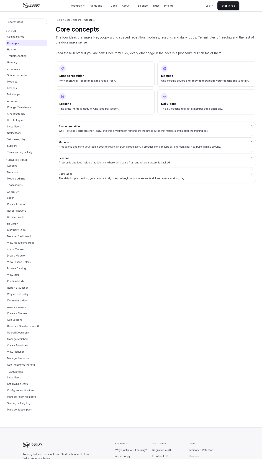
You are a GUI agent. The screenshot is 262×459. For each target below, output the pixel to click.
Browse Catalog (16, 268)
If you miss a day (17, 300)
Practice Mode (15, 281)
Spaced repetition (17, 75)
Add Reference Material (21, 364)
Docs (114, 5)
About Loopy (122, 456)
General (11, 31)
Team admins (15, 184)
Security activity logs (19, 403)
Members (12, 172)
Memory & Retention (201, 450)
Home (59, 20)
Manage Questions (18, 358)
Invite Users (14, 126)
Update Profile (15, 217)
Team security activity (20, 152)
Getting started (15, 36)
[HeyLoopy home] (31, 6)
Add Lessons (14, 319)
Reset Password (16, 210)
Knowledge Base (16, 160)
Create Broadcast (17, 345)
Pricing (168, 5)
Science (143, 5)
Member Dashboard (19, 236)
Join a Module (15, 249)
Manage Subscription (19, 409)
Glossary (12, 62)
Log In (10, 197)
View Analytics (15, 351)
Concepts (13, 43)
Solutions (96, 5)
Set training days (17, 139)
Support (12, 145)
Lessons (12, 87)
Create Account (16, 204)
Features (76, 5)
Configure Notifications (20, 390)
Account (12, 165)
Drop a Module (16, 255)
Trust (156, 5)
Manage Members (18, 338)
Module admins (16, 178)
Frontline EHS (160, 456)
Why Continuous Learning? (131, 450)
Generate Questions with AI (23, 326)
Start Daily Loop (16, 229)
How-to (11, 49)
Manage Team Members (21, 396)
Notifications (14, 132)
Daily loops (13, 94)
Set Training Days (17, 383)
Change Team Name (19, 107)
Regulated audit (161, 450)
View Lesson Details (19, 261)
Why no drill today (18, 294)
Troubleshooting (17, 55)
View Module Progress (20, 242)
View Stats (13, 274)
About (125, 5)
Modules (12, 81)
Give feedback (16, 113)
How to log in (15, 120)
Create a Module (17, 313)
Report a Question (18, 287)
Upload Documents (18, 332)
